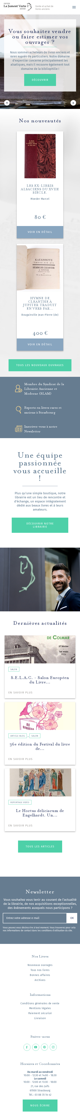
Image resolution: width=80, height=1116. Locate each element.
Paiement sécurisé (40, 1013)
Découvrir (40, 80)
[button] (7, 103)
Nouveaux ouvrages (40, 965)
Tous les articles (40, 846)
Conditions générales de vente (40, 1003)
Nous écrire (40, 1105)
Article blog (17, 736)
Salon (13, 669)
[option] (40, 61)
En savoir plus (20, 692)
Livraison (40, 1018)
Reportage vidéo (19, 802)
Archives (40, 980)
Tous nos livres (40, 970)
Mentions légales (40, 1008)
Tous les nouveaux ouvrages (40, 365)
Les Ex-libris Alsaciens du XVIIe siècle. (40, 189)
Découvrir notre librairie (40, 525)
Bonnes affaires (40, 975)
